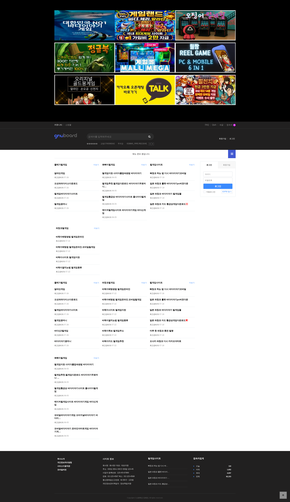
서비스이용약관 (63, 466)
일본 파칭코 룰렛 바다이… (158, 472)
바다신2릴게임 (61, 331)
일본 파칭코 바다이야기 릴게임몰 (165, 194)
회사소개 (61, 459)
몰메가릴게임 (60, 164)
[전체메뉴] (232, 154)
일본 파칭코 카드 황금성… (158, 484)
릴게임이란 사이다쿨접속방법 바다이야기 (122, 173)
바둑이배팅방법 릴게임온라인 (70, 237)
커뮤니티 (58, 125)
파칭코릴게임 (62, 228)
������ (92, 144)
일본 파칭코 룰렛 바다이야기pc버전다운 (169, 183)
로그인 (232, 139)
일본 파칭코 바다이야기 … (158, 478)
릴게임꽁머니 (60, 204)
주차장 (120, 144)
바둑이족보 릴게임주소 (113, 331)
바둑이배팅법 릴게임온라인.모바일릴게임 (75, 247)
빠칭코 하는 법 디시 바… (158, 466)
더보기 (96, 165)
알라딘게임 (59, 173)
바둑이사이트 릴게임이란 (68, 257)
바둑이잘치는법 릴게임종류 (69, 267)
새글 (221, 125)
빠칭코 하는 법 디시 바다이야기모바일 (168, 173)
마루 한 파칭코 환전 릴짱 (161, 331)
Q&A (214, 125)
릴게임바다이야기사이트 (66, 194)
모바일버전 (61, 470)
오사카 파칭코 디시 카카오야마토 (165, 341)
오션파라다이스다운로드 (66, 183)
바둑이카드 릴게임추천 (113, 341)
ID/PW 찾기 (227, 192)
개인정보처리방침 (64, 462)
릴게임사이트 (156, 164)
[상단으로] (283, 495)
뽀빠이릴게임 (108, 164)
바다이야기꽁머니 (62, 341)
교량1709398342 (108, 144)
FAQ (207, 125)
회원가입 (222, 139)
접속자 (231, 125)
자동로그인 (210, 192)
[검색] (149, 136)
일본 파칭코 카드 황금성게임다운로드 (168, 204)
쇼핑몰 (68, 125)
